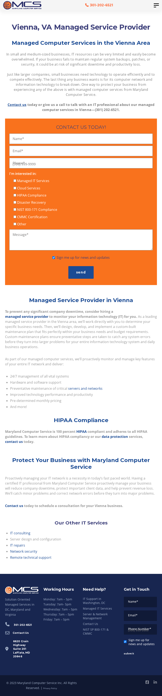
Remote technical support (30, 557)
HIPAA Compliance (31, 195)
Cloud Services (28, 188)
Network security (23, 551)
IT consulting (20, 533)
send (81, 272)
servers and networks (85, 388)
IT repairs (17, 545)
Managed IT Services (33, 180)
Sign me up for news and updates (83, 257)
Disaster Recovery (31, 202)
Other (21, 224)
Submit (129, 653)
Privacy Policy (50, 688)
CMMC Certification (32, 217)
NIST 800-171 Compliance (37, 209)
